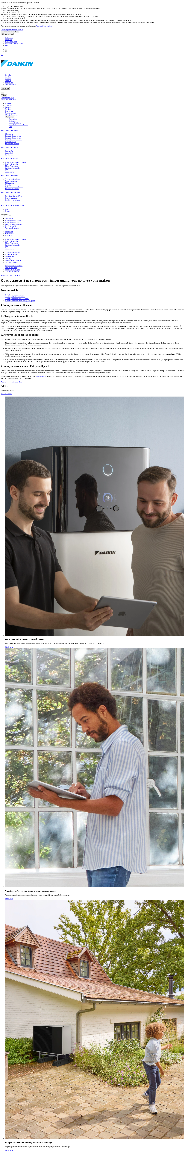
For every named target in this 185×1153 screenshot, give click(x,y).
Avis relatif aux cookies (44, 26)
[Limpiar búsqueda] (2, 93)
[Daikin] (17, 71)
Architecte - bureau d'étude (14, 44)
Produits (8, 75)
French (7, 211)
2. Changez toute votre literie (15, 297)
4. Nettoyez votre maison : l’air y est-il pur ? (20, 301)
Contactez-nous (10, 85)
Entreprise (8, 40)
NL (6, 49)
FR (2, 55)
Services (8, 81)
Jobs (6, 45)
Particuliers (9, 38)
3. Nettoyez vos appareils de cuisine (17, 299)
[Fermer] (9, 215)
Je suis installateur (11, 42)
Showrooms (9, 83)
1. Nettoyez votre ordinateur (14, 295)
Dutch (7, 209)
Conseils (8, 79)
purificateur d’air (40, 376)
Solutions (8, 77)
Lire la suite (9, 647)
